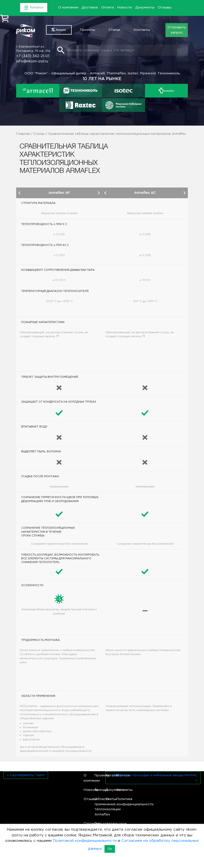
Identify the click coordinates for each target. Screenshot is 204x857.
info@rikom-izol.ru (32, 61)
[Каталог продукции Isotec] (123, 90)
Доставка (90, 7)
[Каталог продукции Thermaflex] (166, 90)
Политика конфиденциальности (120, 802)
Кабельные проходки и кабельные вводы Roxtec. (155, 775)
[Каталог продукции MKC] (123, 105)
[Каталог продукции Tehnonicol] (80, 90)
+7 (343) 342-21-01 (32, 56)
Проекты (87, 29)
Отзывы (164, 7)
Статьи (114, 29)
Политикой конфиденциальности (85, 840)
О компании (68, 7)
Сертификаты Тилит (27, 775)
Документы (144, 7)
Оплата (107, 7)
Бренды (98, 789)
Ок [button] (109, 849)
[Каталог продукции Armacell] (37, 90)
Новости (124, 7)
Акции (60, 29)
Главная (23, 134)
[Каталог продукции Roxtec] (80, 105)
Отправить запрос (176, 30)
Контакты (142, 29)
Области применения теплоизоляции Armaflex (98, 807)
